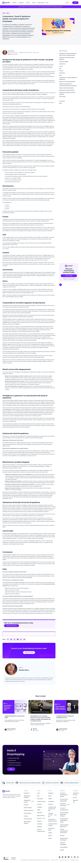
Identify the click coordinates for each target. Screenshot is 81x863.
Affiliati (38, 809)
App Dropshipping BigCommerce (64, 825)
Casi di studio (62, 96)
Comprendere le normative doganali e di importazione (68, 78)
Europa (61, 66)
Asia (60, 68)
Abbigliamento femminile (27, 796)
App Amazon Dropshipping (63, 804)
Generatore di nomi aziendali (52, 824)
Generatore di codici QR (50, 815)
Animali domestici (28, 818)
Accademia (39, 807)
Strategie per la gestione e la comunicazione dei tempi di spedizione (68, 84)
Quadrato (62, 835)
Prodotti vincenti (41, 2)
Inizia (75, 2)
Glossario (39, 818)
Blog (8, 13)
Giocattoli (26, 804)
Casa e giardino (27, 813)
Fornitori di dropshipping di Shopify (63, 795)
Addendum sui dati (74, 859)
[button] (14, 2)
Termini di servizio (54, 859)
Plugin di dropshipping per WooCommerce (64, 831)
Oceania (61, 70)
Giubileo (50, 798)
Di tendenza (26, 793)
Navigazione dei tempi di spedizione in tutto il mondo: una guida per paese (68, 54)
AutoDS (50, 832)
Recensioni (39, 812)
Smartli (49, 795)
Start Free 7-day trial (12, 625)
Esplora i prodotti (57, 6)
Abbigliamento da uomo (27, 801)
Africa (60, 75)
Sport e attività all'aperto (27, 822)
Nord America (62, 63)
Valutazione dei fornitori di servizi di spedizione (67, 93)
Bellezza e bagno (28, 807)
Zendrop (62, 850)
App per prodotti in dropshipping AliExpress (64, 814)
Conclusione (62, 101)
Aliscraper (50, 804)
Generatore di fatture (51, 829)
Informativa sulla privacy (64, 859)
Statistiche (39, 826)
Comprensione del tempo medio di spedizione (67, 58)
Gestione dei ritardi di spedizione (66, 87)
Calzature (26, 816)
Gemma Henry (11, 50)
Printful (50, 835)
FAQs (60, 103)
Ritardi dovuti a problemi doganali (66, 90)
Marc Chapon (17, 535)
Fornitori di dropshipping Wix (64, 809)
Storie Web (39, 823)
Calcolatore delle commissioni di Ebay (52, 809)
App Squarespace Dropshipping (64, 839)
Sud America (62, 73)
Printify (50, 838)
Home (4, 13)
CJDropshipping (63, 847)
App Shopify (51, 801)
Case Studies (40, 798)
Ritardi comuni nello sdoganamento (67, 81)
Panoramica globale (63, 61)
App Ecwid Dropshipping (63, 843)
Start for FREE (68, 275)
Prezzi (47, 2)
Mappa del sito (75, 801)
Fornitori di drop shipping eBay (64, 800)
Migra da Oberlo (40, 815)
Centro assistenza (41, 801)
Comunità (39, 804)
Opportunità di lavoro (75, 794)
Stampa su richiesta (28, 810)
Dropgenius (50, 793)
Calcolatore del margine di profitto (52, 820)
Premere (75, 797)
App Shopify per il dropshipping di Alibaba (64, 820)
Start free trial (29, 652)
